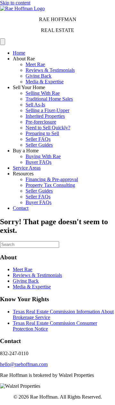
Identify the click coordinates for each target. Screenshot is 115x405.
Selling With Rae (43, 93)
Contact (20, 208)
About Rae (24, 58)
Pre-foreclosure (41, 122)
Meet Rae (35, 64)
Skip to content (15, 2)
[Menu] (2, 41)
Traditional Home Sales (49, 99)
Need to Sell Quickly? (48, 127)
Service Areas (27, 168)
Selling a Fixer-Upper (47, 110)
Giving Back (38, 76)
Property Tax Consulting (50, 185)
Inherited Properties (45, 116)
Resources (23, 173)
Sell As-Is (35, 104)
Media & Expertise (45, 81)
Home (19, 53)
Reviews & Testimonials (50, 70)
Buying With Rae (43, 156)
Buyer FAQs (38, 162)
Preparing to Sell (42, 133)
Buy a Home (26, 150)
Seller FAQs (38, 139)
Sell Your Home (29, 87)
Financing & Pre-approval (52, 179)
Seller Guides (39, 145)
